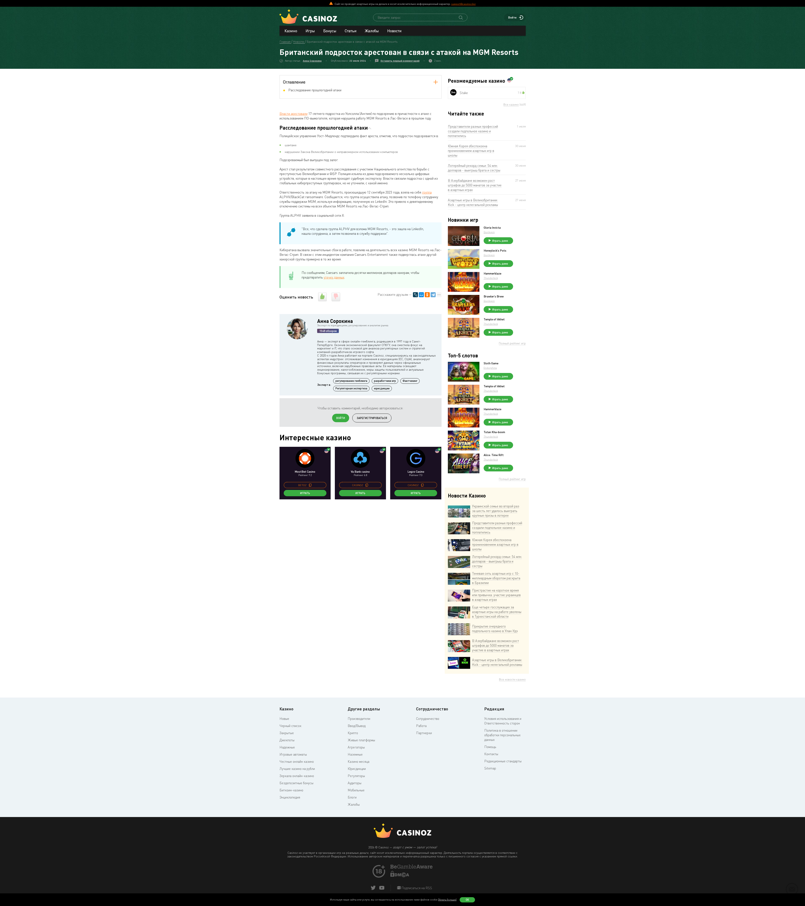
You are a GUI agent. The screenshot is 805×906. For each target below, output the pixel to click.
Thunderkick (491, 278)
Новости (394, 30)
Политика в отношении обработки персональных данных (502, 735)
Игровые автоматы (293, 754)
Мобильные (356, 790)
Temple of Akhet (494, 319)
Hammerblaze (492, 273)
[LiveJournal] (415, 294)
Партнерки (424, 733)
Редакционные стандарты (503, 761)
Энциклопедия (289, 797)
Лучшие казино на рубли (297, 769)
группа (427, 192)
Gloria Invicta (492, 227)
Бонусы (329, 30)
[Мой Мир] (421, 294)
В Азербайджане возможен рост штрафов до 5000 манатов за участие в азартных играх (475, 185)
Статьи (351, 30)
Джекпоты (286, 740)
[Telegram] (433, 294)
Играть (305, 493)
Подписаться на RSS (416, 888)
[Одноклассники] (427, 294)
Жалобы (372, 30)
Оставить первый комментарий (400, 60)
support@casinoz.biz (463, 3)
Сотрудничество (427, 718)
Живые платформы (361, 740)
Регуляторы (356, 776)
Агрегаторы (356, 747)
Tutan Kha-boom (494, 432)
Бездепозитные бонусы (296, 783)
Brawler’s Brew (494, 296)
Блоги (352, 797)
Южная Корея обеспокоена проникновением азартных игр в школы (471, 150)
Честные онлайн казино (296, 761)
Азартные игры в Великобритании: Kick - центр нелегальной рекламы (473, 202)
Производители (359, 718)
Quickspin (489, 232)
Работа (421, 726)
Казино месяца (358, 761)
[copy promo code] (310, 485)
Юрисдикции (357, 769)
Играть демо (500, 240)
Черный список (290, 726)
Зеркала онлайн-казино (296, 776)
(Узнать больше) (447, 899)
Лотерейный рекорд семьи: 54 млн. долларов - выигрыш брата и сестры (474, 167)
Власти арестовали (293, 113)
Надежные (287, 747)
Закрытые (286, 733)
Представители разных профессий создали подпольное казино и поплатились (473, 131)
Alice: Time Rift (494, 455)
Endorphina (490, 367)
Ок (467, 899)
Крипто (353, 733)
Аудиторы (354, 783)
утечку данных (334, 277)
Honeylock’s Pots (495, 250)
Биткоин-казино (291, 790)
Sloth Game (491, 363)
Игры (310, 30)
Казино (291, 30)
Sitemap (490, 768)
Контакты (491, 754)
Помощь (490, 747)
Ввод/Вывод (357, 726)
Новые (284, 718)
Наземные (355, 754)
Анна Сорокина (312, 60)
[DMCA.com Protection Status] (399, 876)
